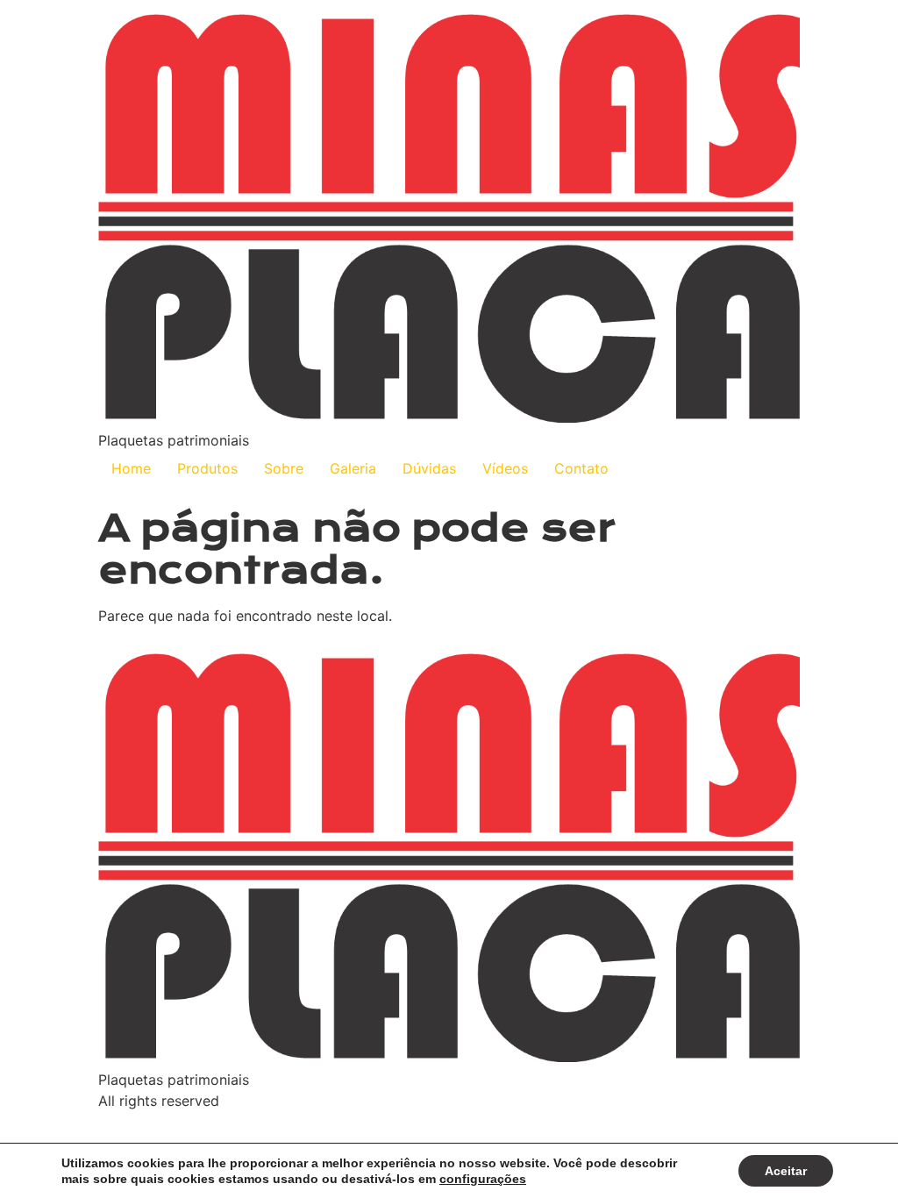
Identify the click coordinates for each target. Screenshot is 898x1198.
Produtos (207, 468)
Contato (581, 468)
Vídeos (505, 468)
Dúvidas (429, 468)
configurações (482, 1179)
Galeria (353, 468)
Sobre (283, 468)
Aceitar (786, 1171)
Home (131, 468)
